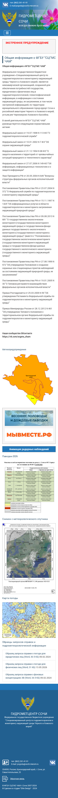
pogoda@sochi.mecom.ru (27, 5)
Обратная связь (17, 778)
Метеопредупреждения (14, 349)
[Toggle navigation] (7, 32)
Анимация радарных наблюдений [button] (29, 449)
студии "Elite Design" (22, 788)
